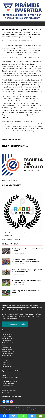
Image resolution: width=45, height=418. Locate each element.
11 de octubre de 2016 (11, 41)
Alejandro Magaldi (26, 41)
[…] (31, 37)
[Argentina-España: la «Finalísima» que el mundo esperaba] (6, 284)
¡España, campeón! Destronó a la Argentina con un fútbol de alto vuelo (25, 260)
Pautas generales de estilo (14, 324)
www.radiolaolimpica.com (11, 239)
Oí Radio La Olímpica (11, 185)
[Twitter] (7, 401)
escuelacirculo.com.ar (9, 181)
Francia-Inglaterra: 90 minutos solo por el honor (27, 292)
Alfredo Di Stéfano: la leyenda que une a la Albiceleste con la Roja (27, 271)
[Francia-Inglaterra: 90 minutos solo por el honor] (6, 295)
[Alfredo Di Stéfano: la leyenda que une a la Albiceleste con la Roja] (6, 274)
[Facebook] (4, 401)
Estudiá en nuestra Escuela (15, 146)
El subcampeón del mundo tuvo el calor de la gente (27, 250)
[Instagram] (11, 401)
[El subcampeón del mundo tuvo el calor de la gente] (6, 253)
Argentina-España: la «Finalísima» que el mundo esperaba (26, 281)
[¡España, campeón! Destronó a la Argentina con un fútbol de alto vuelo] (6, 263)
